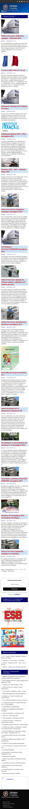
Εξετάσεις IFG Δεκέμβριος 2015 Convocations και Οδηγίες (12, 517)
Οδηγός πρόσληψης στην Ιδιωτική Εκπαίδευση (14, 693)
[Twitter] (19, 1)
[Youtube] (22, 1)
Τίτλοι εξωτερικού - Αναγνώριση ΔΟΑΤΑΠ (13, 718)
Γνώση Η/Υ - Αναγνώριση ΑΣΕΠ (10, 715)
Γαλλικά (3, 41)
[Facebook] (17, 1)
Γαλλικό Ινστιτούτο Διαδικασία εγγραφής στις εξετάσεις (12, 552)
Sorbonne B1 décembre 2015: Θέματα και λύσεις (14, 107)
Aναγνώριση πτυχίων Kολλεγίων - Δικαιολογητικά (15, 724)
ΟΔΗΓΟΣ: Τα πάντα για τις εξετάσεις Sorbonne (14, 667)
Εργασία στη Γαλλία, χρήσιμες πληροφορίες (13, 743)
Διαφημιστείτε (6, 805)
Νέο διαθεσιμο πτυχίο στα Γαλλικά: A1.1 (13, 374)
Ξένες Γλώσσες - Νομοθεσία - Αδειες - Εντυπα (14, 691)
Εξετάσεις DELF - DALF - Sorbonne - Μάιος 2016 (14, 170)
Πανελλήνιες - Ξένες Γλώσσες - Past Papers (13, 660)
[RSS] (24, 1)
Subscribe (15, 589)
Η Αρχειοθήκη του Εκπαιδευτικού (10, 706)
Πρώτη (3, 569)
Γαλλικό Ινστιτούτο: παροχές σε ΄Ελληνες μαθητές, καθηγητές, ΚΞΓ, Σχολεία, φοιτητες (13, 282)
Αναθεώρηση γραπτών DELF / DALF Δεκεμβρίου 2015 (13, 135)
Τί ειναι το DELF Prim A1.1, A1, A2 (13, 70)
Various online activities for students (11, 773)
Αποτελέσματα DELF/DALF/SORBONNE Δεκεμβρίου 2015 (14, 249)
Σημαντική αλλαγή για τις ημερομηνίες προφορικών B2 (11, 409)
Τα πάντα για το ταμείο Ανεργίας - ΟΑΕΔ (12, 684)
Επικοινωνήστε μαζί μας (9, 803)
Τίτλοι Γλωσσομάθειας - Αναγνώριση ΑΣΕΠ (13, 713)
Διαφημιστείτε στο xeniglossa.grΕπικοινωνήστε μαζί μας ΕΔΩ (13, 599)
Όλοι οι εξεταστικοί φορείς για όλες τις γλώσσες (14, 700)
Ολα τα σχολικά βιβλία (8, 750)
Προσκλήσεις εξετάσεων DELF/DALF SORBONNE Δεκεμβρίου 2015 (14, 480)
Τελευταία (11, 571)
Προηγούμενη (10, 569)
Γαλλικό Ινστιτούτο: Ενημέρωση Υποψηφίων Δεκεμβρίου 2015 (12, 210)
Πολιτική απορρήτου (8, 807)
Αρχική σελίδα (6, 802)
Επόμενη (4, 571)
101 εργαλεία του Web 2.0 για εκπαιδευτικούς (13, 763)
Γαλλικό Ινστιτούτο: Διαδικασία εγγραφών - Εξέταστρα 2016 (12, 37)
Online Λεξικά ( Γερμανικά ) (9, 756)
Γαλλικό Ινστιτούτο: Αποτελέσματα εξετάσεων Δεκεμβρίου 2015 (13, 323)
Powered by (10, 594)
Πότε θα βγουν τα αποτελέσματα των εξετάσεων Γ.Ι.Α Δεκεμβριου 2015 (14, 444)
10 (24, 569)
